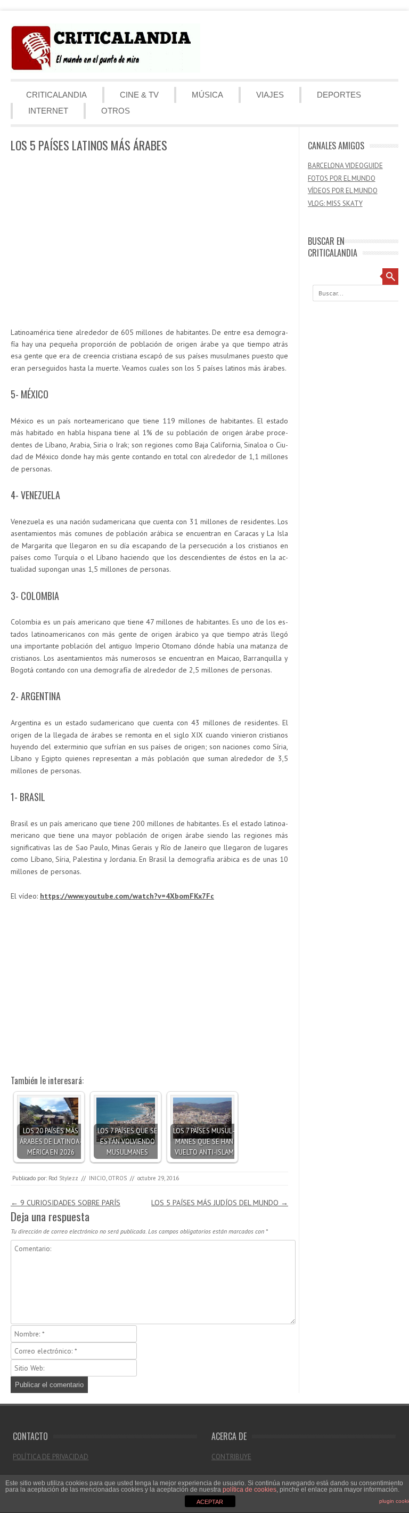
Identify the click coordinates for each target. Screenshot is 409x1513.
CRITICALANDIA (56, 94)
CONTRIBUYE (231, 1456)
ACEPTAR (210, 1502)
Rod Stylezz (63, 1178)
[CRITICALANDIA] (105, 70)
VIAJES (270, 94)
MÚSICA (207, 94)
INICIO (97, 1178)
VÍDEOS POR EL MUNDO (343, 190)
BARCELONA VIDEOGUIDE (345, 165)
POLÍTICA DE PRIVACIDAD (50, 1456)
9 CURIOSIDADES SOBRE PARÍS (65, 1202)
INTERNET (48, 110)
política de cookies (249, 1489)
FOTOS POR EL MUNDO (341, 178)
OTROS (115, 110)
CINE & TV (139, 94)
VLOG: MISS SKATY (335, 203)
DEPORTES (339, 94)
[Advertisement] (149, 240)
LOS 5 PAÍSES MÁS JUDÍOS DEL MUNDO (219, 1202)
